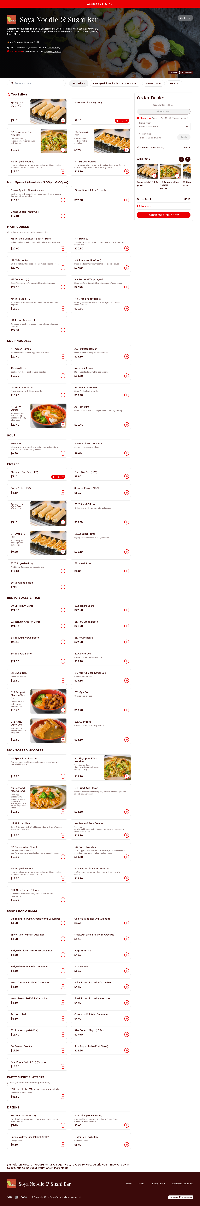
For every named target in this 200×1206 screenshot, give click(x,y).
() (53, 47)
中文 (188, 17)
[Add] (154, 175)
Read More (13, 34)
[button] (37, 112)
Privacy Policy (158, 1183)
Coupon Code (145, 134)
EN (181, 17)
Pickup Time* (145, 123)
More (172, 83)
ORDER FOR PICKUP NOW (164, 215)
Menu (141, 1183)
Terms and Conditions (182, 1183)
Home (128, 1183)
